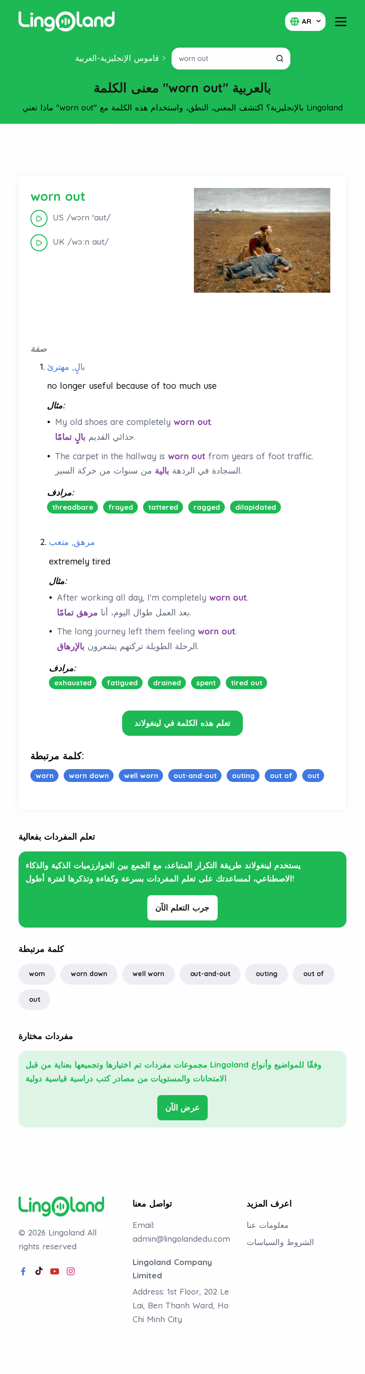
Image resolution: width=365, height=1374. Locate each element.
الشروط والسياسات (280, 1242)
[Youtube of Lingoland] (54, 1271)
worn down (89, 973)
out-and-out (210, 973)
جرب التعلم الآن (182, 907)
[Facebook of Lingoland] (23, 1271)
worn (37, 973)
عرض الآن (182, 1107)
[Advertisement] (182, 150)
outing (267, 973)
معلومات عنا (267, 1225)
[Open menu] (340, 21)
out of (313, 973)
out (34, 999)
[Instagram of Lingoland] (71, 1271)
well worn (148, 973)
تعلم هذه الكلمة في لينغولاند (182, 723)
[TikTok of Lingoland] (39, 1271)
